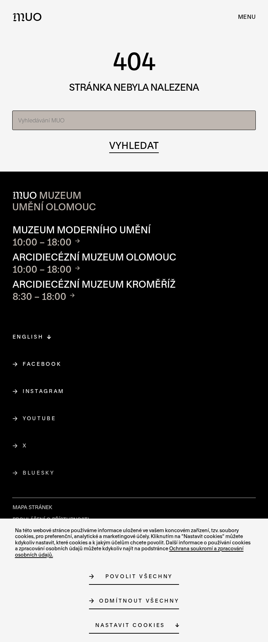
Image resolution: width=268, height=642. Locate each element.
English (28, 337)
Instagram (44, 391)
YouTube (40, 418)
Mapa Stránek (32, 507)
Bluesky (39, 473)
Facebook (42, 364)
